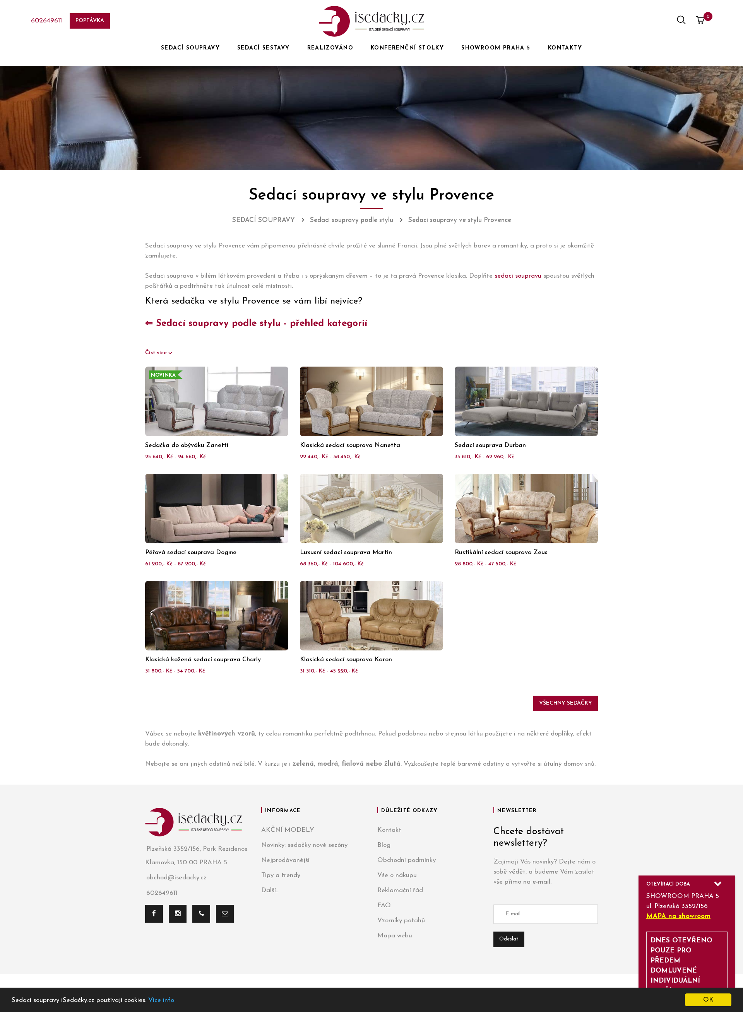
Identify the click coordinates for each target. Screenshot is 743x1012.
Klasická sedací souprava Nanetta (350, 445)
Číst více (156, 353)
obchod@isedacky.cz (176, 877)
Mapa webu (394, 935)
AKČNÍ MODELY (287, 830)
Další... (270, 890)
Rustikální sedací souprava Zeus (501, 553)
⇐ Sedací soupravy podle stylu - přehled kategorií (256, 323)
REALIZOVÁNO (330, 48)
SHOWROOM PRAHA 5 (495, 48)
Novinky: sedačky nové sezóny (304, 845)
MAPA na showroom (678, 916)
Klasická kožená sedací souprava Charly (203, 660)
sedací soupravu (518, 276)
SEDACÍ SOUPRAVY (190, 48)
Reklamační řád (400, 890)
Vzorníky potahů (401, 920)
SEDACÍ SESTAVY (263, 48)
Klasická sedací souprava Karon (346, 660)
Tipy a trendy (280, 875)
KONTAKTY (565, 48)
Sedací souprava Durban (490, 445)
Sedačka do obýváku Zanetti (186, 445)
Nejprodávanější (285, 860)
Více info (161, 1000)
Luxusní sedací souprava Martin (346, 553)
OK (708, 1000)
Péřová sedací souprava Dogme (190, 553)
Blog (383, 845)
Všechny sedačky (565, 703)
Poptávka (89, 21)
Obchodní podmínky (406, 860)
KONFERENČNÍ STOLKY (407, 48)
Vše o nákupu (397, 875)
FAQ (384, 905)
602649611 (46, 20)
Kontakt (389, 830)
